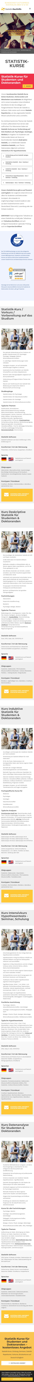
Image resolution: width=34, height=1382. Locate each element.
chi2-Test (18, 819)
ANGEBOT (28, 86)
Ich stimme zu (17, 1379)
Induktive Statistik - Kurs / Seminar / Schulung (17, 169)
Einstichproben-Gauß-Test (9, 813)
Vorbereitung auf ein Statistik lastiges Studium (17, 156)
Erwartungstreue (24, 420)
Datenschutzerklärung (13, 1376)
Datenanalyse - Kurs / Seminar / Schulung (18, 183)
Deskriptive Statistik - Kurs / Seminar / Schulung (17, 163)
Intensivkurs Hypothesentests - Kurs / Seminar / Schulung (17, 176)
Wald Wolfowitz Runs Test (23, 1240)
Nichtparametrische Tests (22, 1244)
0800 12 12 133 (22, 5)
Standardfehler (13, 617)
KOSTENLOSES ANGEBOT (17, 1363)
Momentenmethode (7, 430)
